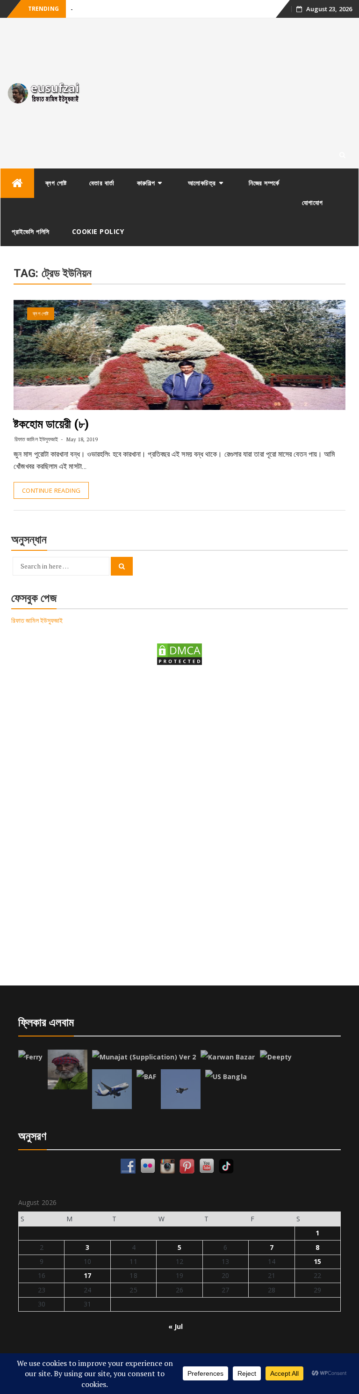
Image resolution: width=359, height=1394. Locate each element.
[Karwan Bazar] (228, 1057)
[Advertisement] (224, 93)
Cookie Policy (98, 231)
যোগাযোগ (312, 202)
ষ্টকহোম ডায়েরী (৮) (51, 424)
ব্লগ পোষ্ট (56, 182)
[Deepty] (276, 1057)
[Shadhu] (67, 1069)
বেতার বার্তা (102, 182)
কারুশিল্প (146, 182)
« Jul (175, 1326)
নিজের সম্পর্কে (264, 182)
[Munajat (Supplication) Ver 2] (144, 1057)
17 (87, 1275)
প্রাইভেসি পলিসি (31, 231)
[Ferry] (30, 1057)
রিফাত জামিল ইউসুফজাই (36, 439)
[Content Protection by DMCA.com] (179, 653)
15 (317, 1261)
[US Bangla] (226, 1076)
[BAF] (146, 1076)
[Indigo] (112, 1089)
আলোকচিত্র (202, 182)
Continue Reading (51, 490)
